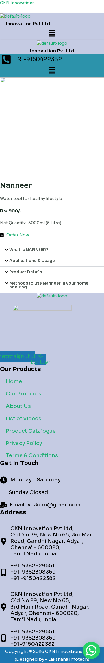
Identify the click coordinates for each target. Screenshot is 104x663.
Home (14, 381)
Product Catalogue (31, 431)
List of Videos (23, 418)
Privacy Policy (24, 443)
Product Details (25, 272)
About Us (18, 406)
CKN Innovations (17, 3)
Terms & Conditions (32, 455)
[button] (52, 33)
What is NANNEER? (28, 249)
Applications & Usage (32, 260)
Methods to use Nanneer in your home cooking (48, 285)
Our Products (23, 394)
